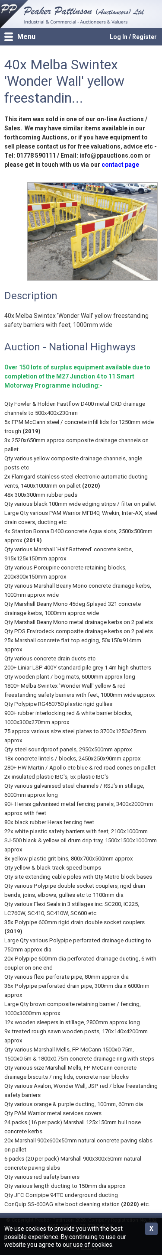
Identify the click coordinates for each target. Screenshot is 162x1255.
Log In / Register (133, 36)
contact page (120, 164)
